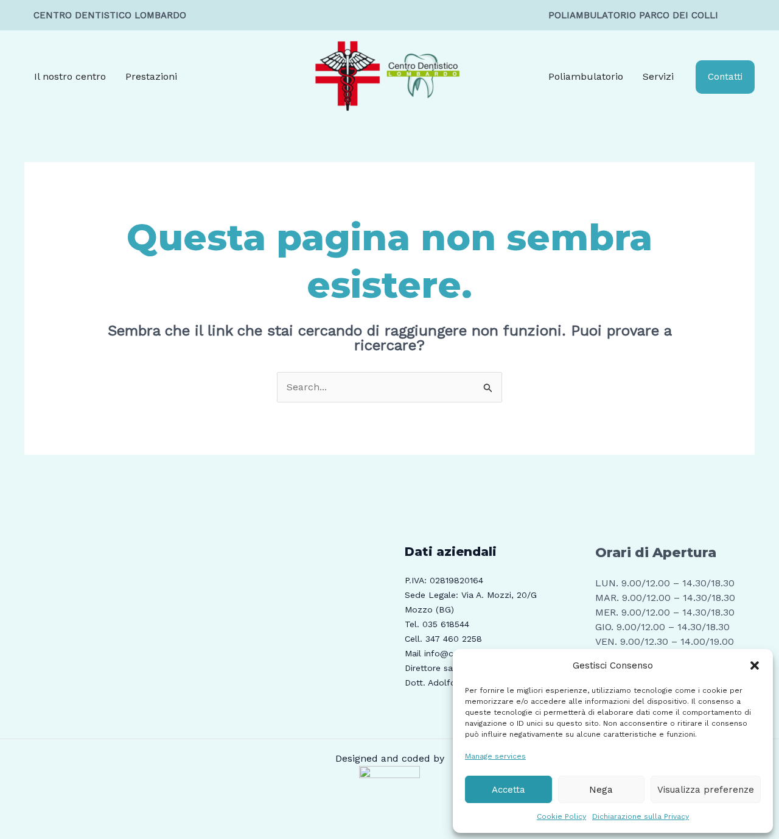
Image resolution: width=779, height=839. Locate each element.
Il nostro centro (70, 76)
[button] (755, 665)
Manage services (495, 756)
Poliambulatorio (585, 76)
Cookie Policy (561, 816)
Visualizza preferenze (705, 789)
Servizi (658, 76)
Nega (601, 789)
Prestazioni (151, 76)
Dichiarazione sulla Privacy (640, 816)
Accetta (508, 789)
